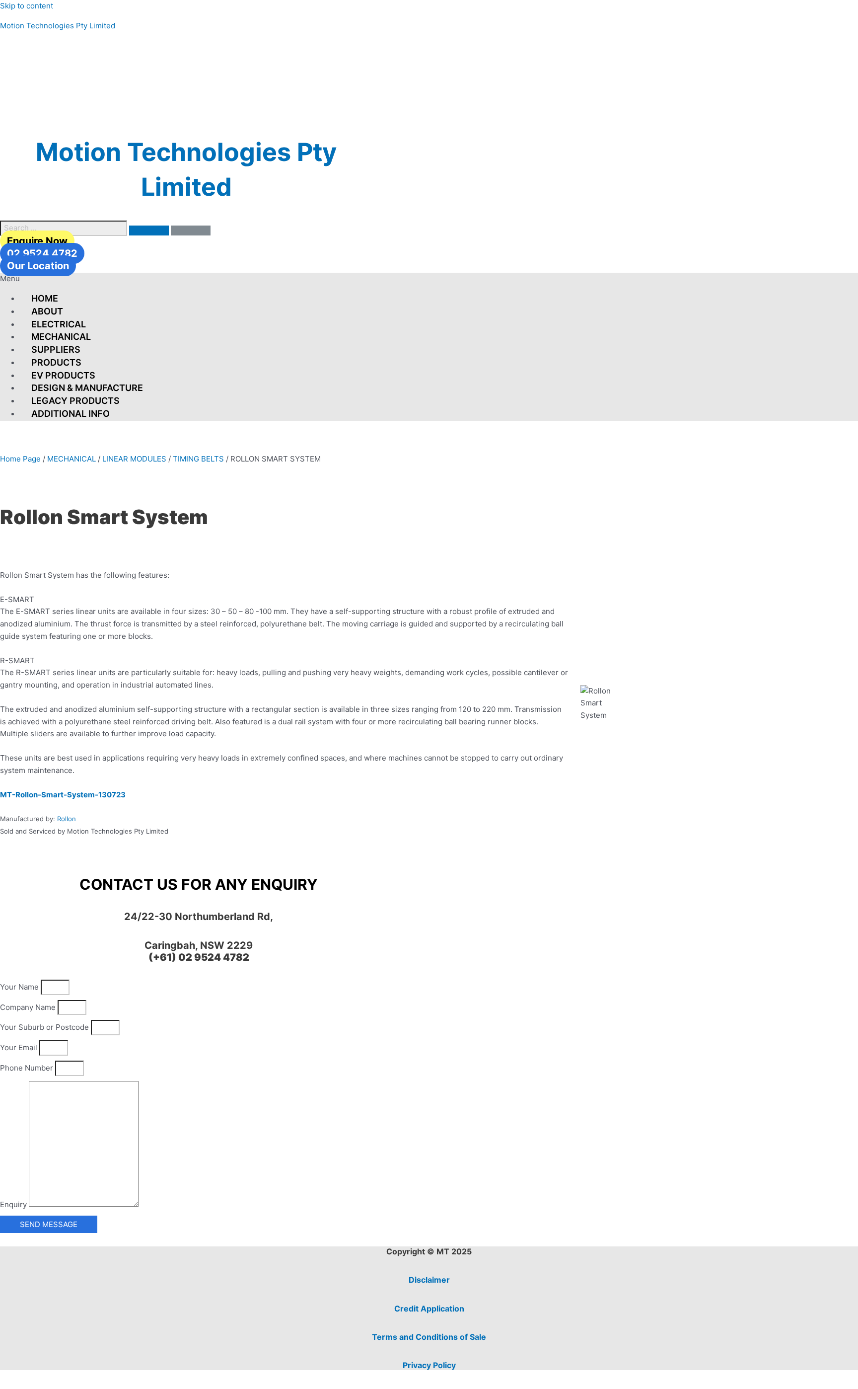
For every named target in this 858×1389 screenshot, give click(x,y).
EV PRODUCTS (63, 375)
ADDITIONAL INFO (70, 413)
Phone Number (27, 1068)
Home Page (20, 458)
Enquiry (14, 1204)
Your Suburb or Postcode (45, 1027)
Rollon (66, 819)
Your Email (19, 1047)
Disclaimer (429, 1280)
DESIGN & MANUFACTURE (87, 388)
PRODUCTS (56, 362)
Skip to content (26, 5)
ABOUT (47, 311)
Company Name (29, 1007)
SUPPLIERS (55, 349)
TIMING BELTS (198, 458)
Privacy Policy (429, 1365)
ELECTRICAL (58, 324)
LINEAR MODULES (134, 458)
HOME (44, 298)
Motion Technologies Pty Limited (57, 25)
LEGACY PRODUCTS (75, 400)
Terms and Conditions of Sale (429, 1337)
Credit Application (429, 1308)
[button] (429, 279)
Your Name (20, 987)
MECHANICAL (61, 336)
